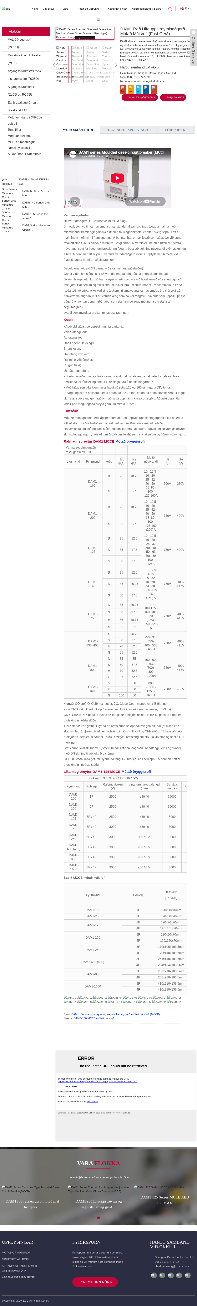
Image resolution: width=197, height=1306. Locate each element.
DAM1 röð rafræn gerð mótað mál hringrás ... (32, 1204)
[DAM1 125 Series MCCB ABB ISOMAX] (164, 1187)
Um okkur (48, 8)
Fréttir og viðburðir (88, 8)
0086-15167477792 (139, 76)
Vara (65, 8)
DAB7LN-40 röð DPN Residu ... (34, 181)
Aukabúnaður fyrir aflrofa (24, 154)
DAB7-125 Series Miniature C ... (35, 216)
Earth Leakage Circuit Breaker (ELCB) (22, 106)
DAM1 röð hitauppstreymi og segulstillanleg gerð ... (98, 1204)
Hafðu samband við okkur (147, 8)
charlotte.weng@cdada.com (148, 81)
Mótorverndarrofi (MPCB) (25, 117)
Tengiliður (14, 129)
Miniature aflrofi (15, 1259)
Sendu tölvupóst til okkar (142, 97)
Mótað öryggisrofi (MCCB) (19, 43)
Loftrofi (12, 123)
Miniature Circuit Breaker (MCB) (25, 59)
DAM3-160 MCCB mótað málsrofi (94, 1018)
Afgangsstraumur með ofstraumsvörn (19, 1268)
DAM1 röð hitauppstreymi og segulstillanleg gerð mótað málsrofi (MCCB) (115, 1014)
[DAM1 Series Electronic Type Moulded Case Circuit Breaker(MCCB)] (32, 1189)
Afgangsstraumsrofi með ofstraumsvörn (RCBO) (24, 74)
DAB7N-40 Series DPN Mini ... (36, 204)
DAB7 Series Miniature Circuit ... (36, 227)
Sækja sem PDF (175, 97)
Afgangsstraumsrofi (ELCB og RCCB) (21, 90)
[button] (26, 173)
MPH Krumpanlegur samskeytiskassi (21, 144)
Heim (35, 8)
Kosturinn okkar (117, 8)
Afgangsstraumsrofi (18, 1277)
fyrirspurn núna (95, 1282)
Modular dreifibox (19, 136)
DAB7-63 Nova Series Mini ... (35, 193)
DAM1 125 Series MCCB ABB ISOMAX (164, 1200)
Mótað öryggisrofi (130, 441)
